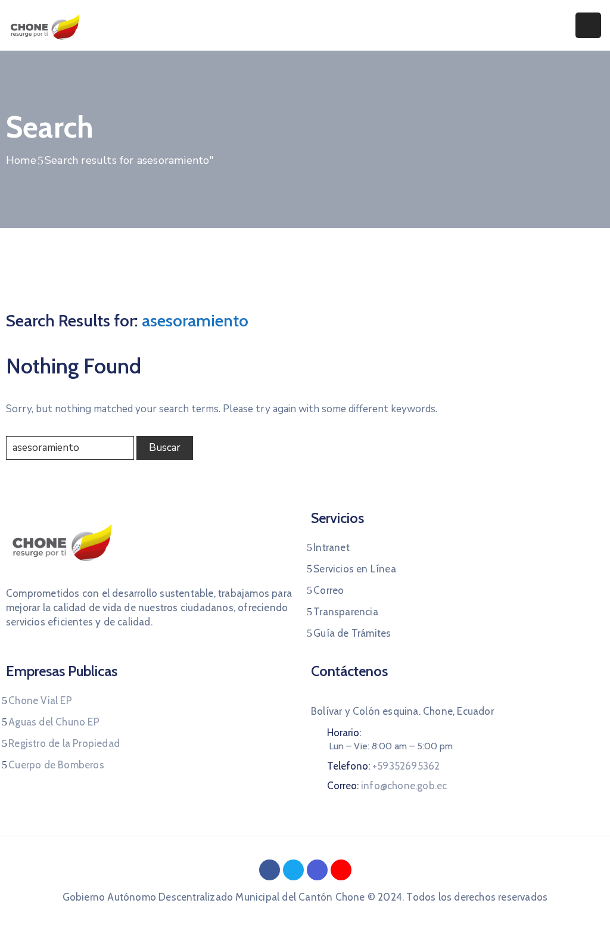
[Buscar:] (70, 448)
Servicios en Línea (354, 569)
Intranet (331, 547)
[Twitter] (293, 870)
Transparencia (345, 612)
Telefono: (383, 766)
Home (21, 160)
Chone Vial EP (40, 700)
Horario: (344, 733)
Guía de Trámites (352, 633)
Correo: (387, 786)
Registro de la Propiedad (64, 743)
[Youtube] (341, 870)
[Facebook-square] (269, 870)
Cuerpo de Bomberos (56, 765)
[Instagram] (317, 870)
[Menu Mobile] (588, 25)
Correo (328, 590)
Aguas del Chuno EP (53, 722)
